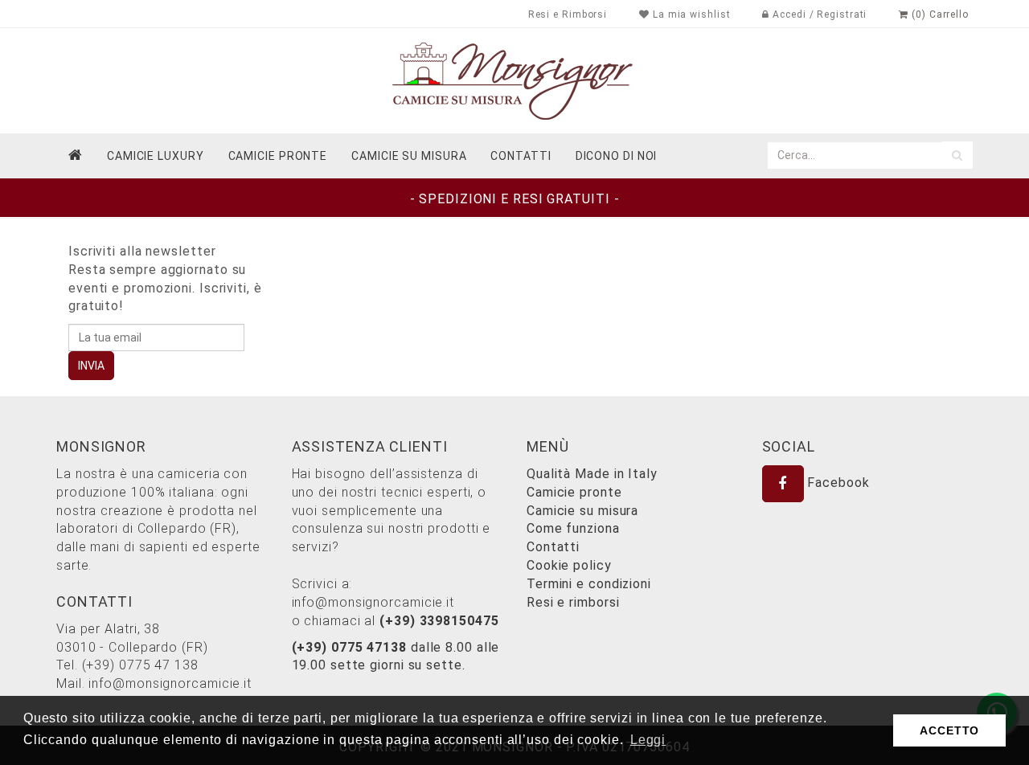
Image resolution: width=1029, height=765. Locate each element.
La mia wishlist (690, 14)
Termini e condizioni (589, 583)
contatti (520, 155)
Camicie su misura (408, 155)
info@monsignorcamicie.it (170, 683)
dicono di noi (617, 155)
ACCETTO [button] (949, 730)
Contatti (553, 546)
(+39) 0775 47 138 (140, 665)
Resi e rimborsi (573, 602)
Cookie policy (569, 565)
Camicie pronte (278, 155)
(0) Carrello (938, 14)
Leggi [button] (648, 740)
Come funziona (573, 528)
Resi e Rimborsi (568, 14)
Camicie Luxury (155, 155)
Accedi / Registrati (818, 14)
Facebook (837, 482)
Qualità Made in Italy (592, 473)
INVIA (91, 365)
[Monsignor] (514, 80)
